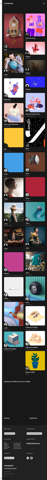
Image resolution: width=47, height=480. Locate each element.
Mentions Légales (7, 471)
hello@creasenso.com (33, 443)
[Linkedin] (31, 458)
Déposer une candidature (34, 433)
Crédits (5, 475)
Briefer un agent (9, 433)
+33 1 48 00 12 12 (17, 443)
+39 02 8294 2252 (17, 448)
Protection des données (9, 473)
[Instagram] (28, 458)
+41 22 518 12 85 (16, 445)
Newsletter (10, 458)
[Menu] (44, 3)
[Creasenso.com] (8, 3)
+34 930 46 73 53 (17, 447)
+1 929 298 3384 (17, 444)
